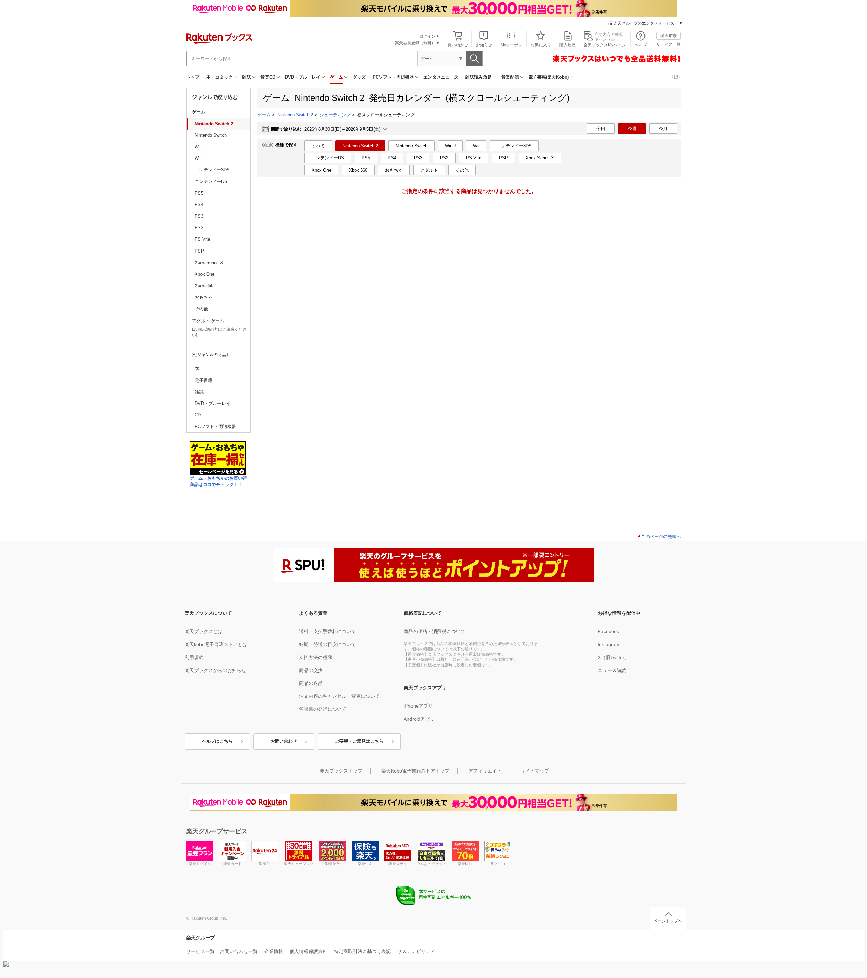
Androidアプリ (419, 719)
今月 (663, 128)
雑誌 (246, 77)
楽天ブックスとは (204, 631)
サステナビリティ (416, 951)
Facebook (608, 631)
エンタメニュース (441, 77)
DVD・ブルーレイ (302, 77)
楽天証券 (332, 864)
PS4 (199, 204)
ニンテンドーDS (211, 181)
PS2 (199, 227)
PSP (199, 251)
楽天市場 (668, 35)
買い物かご (458, 45)
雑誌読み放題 (478, 77)
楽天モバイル (200, 864)
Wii (198, 158)
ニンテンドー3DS (212, 169)
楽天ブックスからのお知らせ (215, 670)
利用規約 (194, 657)
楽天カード (232, 864)
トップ (192, 77)
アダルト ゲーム (208, 320)
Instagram (608, 644)
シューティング (335, 114)
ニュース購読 (612, 670)
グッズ (359, 77)
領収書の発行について (322, 709)
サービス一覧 (668, 44)
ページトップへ (668, 921)
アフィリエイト (485, 771)
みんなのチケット (431, 864)
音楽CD (267, 77)
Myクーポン (511, 45)
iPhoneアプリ (418, 706)
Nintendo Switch (211, 135)
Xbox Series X (209, 262)
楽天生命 (365, 864)
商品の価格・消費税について (434, 631)
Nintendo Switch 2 (214, 123)
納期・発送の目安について (327, 644)
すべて (318, 145)
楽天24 (265, 864)
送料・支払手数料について (327, 631)
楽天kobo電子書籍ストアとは (216, 644)
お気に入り (541, 45)
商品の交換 (311, 670)
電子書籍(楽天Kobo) (548, 77)
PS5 (199, 193)
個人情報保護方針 (308, 951)
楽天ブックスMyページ (605, 45)
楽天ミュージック (299, 864)
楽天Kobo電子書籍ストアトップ (415, 771)
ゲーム (336, 77)
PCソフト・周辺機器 (393, 77)
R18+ (675, 77)
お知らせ (484, 45)
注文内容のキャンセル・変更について (339, 696)
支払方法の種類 (315, 657)
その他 (201, 308)
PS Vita (202, 239)
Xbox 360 (204, 285)
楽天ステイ (397, 864)
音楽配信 (510, 77)
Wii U (200, 146)
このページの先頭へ (661, 536)
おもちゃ (203, 297)
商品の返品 (311, 683)
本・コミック (219, 77)
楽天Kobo (465, 864)
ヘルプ (641, 45)
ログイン (427, 36)
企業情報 (273, 951)
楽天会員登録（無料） (415, 43)
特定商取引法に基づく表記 (362, 951)
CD (198, 414)
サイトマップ (535, 771)
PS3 (199, 216)
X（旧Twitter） (613, 657)
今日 (600, 128)
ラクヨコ (497, 864)
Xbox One (204, 274)
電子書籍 (203, 380)
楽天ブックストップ (341, 771)
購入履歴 (567, 45)
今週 (632, 128)
